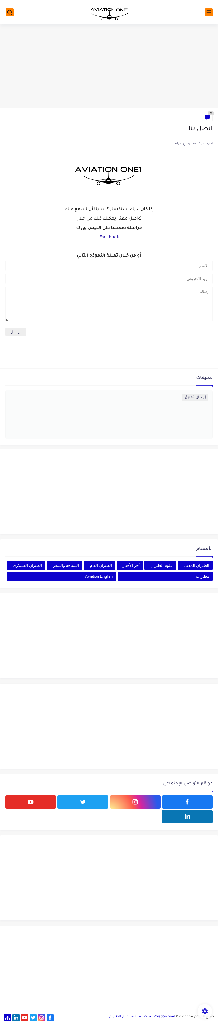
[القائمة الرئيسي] (209, 12)
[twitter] (82, 802)
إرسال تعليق (195, 397)
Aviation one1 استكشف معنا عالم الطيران (142, 1017)
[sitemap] (7, 1017)
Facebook (109, 237)
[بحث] (10, 12)
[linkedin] (187, 816)
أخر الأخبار (131, 565)
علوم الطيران (161, 565)
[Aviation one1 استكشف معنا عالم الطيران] (109, 12)
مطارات (202, 576)
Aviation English (99, 576)
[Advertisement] (109, 67)
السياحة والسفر (66, 565)
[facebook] (187, 802)
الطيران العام (101, 565)
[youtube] (30, 802)
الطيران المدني (196, 565)
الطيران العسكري (27, 565)
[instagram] (135, 802)
